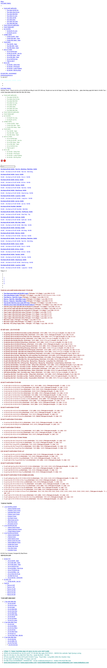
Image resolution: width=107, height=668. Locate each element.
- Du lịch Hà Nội (11, 603)
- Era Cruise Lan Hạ (12, 524)
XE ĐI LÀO (6, 63)
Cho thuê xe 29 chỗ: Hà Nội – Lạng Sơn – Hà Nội (13, 196)
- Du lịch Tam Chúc (12, 611)
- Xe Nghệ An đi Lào (12, 576)
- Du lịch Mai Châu (12, 613)
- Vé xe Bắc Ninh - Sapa (13, 563)
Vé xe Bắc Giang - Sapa (13, 55)
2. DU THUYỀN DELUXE (10, 526)
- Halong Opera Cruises (13, 527)
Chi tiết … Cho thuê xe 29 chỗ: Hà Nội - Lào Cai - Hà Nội (15, 204)
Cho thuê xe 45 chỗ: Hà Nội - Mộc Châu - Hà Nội (13, 222)
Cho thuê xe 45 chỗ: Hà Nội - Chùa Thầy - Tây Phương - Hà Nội (17, 212)
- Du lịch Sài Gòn (11, 639)
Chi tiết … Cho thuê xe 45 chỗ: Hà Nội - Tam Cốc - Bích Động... (17, 241)
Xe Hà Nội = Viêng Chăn (13, 65)
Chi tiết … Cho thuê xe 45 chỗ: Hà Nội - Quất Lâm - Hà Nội (16, 220)
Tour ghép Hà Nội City (12, 10)
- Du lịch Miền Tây (12, 641)
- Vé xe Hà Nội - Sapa (13, 561)
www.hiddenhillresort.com (47, 662)
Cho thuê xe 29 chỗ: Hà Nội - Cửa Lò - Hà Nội (12, 174)
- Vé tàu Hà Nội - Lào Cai (13, 581)
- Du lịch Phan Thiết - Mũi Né (15, 635)
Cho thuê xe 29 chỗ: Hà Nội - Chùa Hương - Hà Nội (13, 190)
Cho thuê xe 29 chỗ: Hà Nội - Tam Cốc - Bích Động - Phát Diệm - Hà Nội (19, 169)
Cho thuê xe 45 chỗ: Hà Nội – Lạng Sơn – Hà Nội (13, 265)
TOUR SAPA (7, 42)
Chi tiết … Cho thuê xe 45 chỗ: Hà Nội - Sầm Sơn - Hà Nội (16, 236)
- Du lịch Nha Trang (12, 632)
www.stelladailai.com (65, 662)
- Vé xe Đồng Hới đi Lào (13, 574)
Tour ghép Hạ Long (12, 16)
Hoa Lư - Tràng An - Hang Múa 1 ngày (15, 301)
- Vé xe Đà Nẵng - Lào (13, 572)
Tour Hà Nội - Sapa (12, 44)
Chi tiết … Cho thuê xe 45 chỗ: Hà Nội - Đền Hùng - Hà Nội (16, 230)
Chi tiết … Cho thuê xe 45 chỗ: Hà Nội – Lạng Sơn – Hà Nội (16, 268)
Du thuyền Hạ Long (12, 31)
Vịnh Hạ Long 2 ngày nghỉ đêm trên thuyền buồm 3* (19, 304)
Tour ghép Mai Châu (12, 23)
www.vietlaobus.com (81, 662)
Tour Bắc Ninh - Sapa (12, 46)
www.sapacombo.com (29, 662)
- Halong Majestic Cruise (13, 542)
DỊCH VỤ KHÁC (8, 50)
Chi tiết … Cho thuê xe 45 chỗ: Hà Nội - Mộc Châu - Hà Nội (16, 225)
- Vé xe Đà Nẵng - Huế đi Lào (15, 568)
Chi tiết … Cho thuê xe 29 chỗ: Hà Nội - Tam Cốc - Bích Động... (17, 172)
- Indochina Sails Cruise (13, 512)
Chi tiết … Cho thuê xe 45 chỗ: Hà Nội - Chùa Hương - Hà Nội (17, 262)
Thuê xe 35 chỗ (11, 593)
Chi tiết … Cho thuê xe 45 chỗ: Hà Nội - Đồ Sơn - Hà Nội (15, 252)
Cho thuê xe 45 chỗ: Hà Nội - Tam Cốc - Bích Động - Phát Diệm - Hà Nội (19, 238)
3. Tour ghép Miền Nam (10, 637)
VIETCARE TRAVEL (6, 3)
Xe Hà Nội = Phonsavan (13, 67)
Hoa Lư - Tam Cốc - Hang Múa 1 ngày (15, 299)
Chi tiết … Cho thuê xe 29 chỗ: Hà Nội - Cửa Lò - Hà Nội (15, 177)
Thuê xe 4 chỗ (11, 585)
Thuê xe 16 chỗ (11, 589)
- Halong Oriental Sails (13, 535)
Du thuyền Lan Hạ (11, 33)
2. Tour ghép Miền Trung (10, 622)
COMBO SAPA (8, 35)
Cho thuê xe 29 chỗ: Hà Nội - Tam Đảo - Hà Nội (12, 185)
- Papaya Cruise (11, 537)
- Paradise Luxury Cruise (13, 511)
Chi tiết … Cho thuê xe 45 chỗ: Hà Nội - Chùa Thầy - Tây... (16, 214)
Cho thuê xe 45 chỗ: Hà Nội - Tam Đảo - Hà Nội (12, 254)
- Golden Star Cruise (12, 546)
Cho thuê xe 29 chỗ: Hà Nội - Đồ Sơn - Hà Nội (12, 180)
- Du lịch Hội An (11, 630)
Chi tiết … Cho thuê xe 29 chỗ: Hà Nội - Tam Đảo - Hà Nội (16, 188)
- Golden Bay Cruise (12, 544)
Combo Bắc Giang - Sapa (13, 40)
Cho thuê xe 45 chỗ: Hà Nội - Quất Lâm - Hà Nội (13, 217)
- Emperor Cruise (11, 516)
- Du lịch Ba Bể (11, 617)
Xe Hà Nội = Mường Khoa (14, 70)
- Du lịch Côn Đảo (13, 645)
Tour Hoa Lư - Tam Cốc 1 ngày (13, 297)
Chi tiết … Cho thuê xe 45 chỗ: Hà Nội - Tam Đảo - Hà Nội (16, 257)
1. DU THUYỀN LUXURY (10, 507)
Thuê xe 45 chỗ (11, 595)
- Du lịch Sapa (11, 607)
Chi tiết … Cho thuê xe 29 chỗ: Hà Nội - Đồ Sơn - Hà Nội (15, 182)
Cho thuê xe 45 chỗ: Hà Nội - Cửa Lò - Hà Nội (12, 244)
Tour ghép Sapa (11, 20)
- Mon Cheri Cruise (12, 522)
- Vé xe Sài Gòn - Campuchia (14, 578)
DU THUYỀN (7, 29)
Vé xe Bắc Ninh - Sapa (13, 57)
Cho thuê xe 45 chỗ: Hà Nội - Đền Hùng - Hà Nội (13, 228)
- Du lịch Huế (10, 624)
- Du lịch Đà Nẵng (12, 626)
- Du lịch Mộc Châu (12, 615)
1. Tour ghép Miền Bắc (10, 602)
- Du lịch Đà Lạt (11, 634)
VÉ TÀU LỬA (7, 580)
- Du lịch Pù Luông (12, 620)
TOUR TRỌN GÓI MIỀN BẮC (11, 25)
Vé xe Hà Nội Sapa (12, 52)
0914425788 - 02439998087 (9, 73)
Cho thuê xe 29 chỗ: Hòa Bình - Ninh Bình (11, 206)
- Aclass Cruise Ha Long (13, 541)
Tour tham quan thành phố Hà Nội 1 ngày (16, 293)
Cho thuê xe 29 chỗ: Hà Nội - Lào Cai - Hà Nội (12, 201)
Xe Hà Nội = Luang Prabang (14, 68)
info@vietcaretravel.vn (7, 75)
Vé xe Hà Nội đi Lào (12, 59)
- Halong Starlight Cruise (13, 509)
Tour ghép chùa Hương (13, 12)
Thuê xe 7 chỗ (11, 587)
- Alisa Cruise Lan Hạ (12, 520)
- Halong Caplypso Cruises (14, 529)
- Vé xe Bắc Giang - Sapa (14, 565)
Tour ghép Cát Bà (11, 18)
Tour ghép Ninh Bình (12, 14)
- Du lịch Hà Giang (12, 619)
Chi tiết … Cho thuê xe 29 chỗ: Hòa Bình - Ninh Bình (14, 209)
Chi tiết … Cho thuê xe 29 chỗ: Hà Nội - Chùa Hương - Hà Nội (17, 193)
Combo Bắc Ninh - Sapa (13, 38)
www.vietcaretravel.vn (12, 662)
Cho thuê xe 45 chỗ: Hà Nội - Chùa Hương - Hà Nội (13, 260)
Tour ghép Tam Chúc (12, 22)
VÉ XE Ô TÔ (7, 559)
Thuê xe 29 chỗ (11, 591)
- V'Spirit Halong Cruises (13, 531)
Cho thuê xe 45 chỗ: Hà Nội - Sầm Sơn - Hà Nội (12, 233)
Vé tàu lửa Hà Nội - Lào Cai (14, 53)
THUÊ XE (6, 583)
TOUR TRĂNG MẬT (9, 27)
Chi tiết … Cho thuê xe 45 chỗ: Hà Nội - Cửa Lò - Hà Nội (15, 246)
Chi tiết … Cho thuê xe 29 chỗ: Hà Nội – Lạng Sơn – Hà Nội (16, 198)
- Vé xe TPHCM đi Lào (13, 570)
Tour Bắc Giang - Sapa (13, 48)
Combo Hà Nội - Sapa (13, 37)
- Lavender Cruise (12, 550)
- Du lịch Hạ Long (12, 605)
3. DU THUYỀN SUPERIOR (11, 533)
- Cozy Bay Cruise (12, 548)
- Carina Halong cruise (13, 539)
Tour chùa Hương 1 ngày (11, 295)
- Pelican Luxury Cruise (13, 514)
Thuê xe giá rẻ (10, 61)
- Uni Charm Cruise (12, 518)
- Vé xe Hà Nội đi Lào (13, 566)
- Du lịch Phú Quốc (12, 643)
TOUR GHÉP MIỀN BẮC (10, 8)
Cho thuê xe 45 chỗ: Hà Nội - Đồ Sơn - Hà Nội (12, 249)
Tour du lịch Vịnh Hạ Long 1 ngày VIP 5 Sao (17, 302)
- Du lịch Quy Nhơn (12, 628)
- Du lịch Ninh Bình (12, 609)
